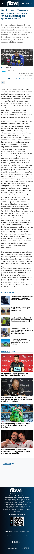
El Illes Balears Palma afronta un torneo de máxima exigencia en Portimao (15, 425)
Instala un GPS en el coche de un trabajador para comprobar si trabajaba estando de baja (21, 319)
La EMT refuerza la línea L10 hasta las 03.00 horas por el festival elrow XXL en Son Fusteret (20, 342)
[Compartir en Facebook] (12, 78)
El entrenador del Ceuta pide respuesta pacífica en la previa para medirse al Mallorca (16, 399)
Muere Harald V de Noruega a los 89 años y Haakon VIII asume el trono (21, 309)
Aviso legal (8, 531)
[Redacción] (4, 71)
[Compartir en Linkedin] (27, 78)
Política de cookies (12, 535)
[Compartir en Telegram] (23, 78)
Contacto (24, 535)
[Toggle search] (31, 3)
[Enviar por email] (9, 78)
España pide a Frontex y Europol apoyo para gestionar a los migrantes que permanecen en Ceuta (22, 331)
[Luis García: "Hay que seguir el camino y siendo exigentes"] (17, 363)
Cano (3, 82)
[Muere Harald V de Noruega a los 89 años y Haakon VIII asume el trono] (5, 311)
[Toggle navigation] (2, 3)
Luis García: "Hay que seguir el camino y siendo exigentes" (14, 374)
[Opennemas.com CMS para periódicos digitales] (17, 550)
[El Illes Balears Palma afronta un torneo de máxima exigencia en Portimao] (17, 413)
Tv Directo (26, 3)
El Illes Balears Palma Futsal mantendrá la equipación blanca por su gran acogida (15, 451)
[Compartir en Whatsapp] (31, 78)
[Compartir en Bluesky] (20, 78)
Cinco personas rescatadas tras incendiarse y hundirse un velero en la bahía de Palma (22, 298)
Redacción (11, 71)
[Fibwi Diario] (12, 3)
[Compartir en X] (16, 78)
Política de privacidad (21, 531)
